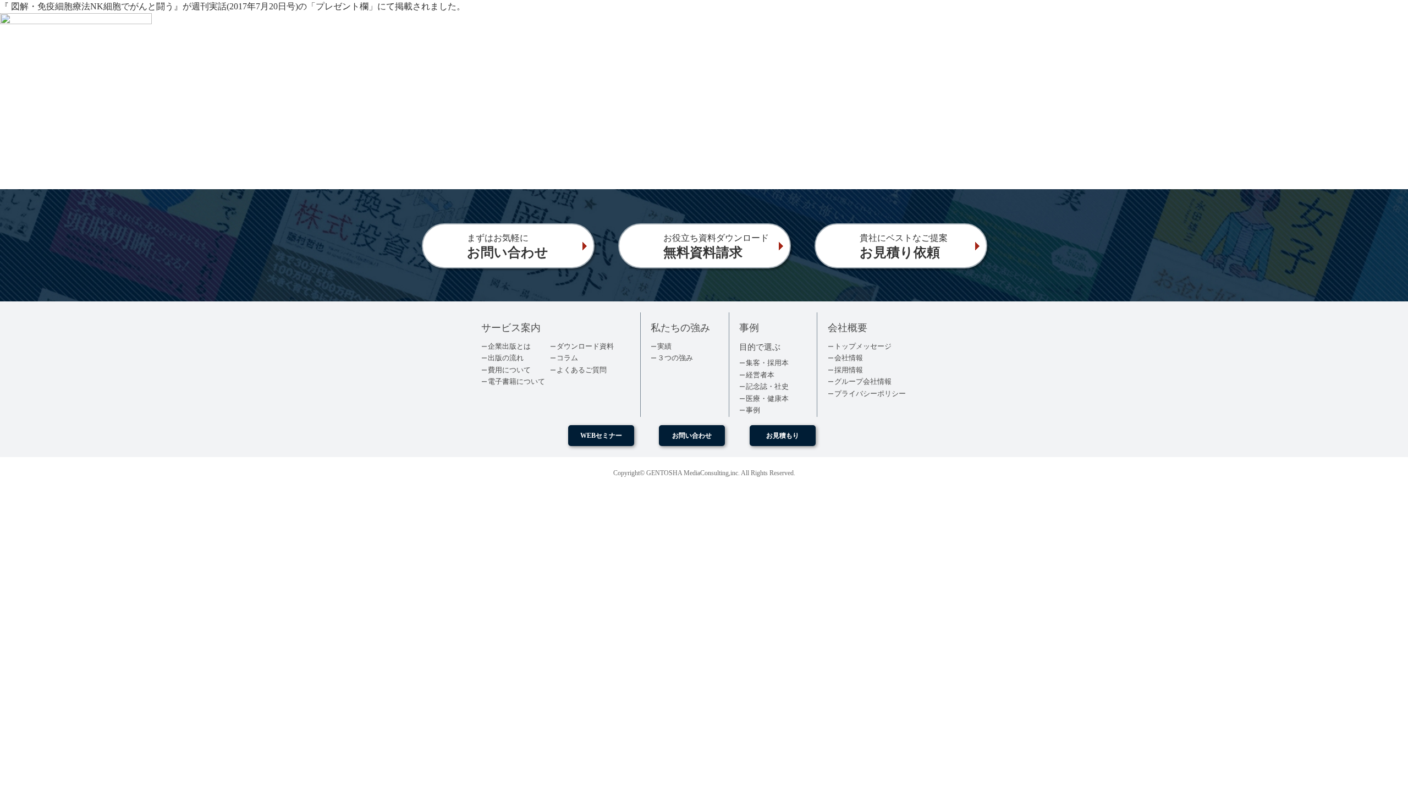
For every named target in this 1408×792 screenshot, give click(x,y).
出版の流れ (506, 358)
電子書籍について (516, 381)
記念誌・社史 (767, 386)
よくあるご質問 (582, 370)
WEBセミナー (601, 435)
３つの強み (675, 358)
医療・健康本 (767, 398)
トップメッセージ (863, 346)
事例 (753, 410)
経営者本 (760, 375)
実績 (664, 346)
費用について (509, 370)
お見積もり (782, 435)
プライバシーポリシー (870, 393)
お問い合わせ (692, 435)
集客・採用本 (767, 363)
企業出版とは (509, 346)
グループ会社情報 (863, 381)
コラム (567, 358)
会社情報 (848, 358)
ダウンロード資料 (585, 346)
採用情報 (848, 370)
